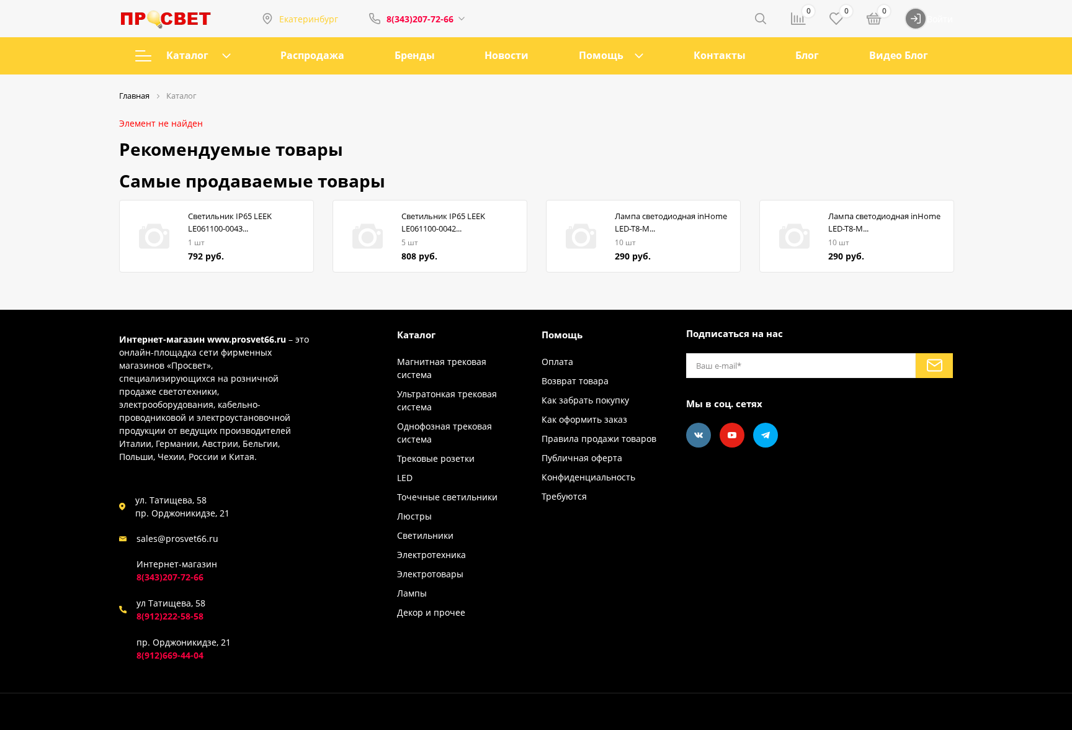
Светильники (425, 535)
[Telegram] (765, 435)
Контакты (720, 55)
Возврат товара (575, 381)
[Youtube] (732, 435)
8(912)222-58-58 (169, 616)
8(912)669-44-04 (169, 655)
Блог (807, 55)
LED (405, 478)
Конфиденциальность (588, 477)
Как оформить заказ (584, 419)
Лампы (412, 593)
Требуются (564, 496)
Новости (507, 55)
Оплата (557, 361)
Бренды (415, 55)
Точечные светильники (447, 497)
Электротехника (431, 555)
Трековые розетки (436, 458)
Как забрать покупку (585, 400)
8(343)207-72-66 (419, 19)
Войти (940, 19)
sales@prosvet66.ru (177, 538)
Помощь (601, 55)
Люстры (414, 516)
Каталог (187, 55)
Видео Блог (898, 55)
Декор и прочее (431, 612)
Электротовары (430, 574)
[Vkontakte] (698, 435)
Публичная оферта (582, 458)
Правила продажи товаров (599, 438)
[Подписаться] (934, 365)
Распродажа (312, 55)
